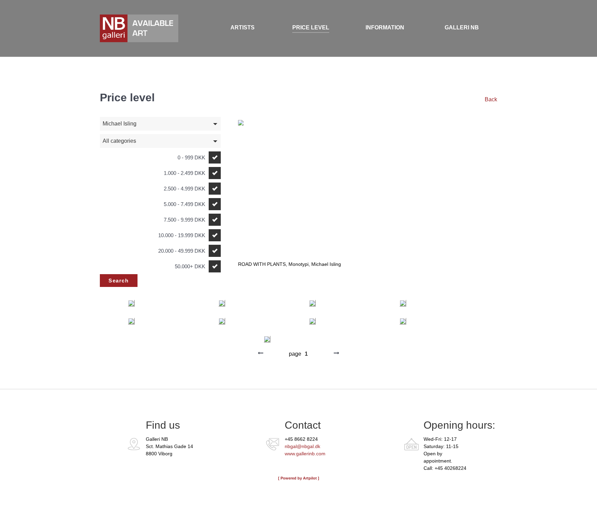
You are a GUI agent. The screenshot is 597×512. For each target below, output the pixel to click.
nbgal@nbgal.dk (302, 446)
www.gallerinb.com (305, 453)
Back (491, 99)
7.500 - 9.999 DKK (184, 220)
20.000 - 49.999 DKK (181, 251)
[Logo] (132, 28)
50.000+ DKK (190, 266)
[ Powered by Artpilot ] (298, 478)
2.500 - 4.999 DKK (184, 189)
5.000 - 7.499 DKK (184, 204)
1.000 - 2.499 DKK (184, 173)
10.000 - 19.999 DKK (181, 235)
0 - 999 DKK (191, 157)
